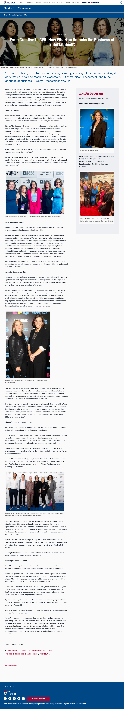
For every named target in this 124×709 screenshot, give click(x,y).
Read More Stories (11, 665)
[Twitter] (5, 699)
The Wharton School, (13, 704)
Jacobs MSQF (46, 2)
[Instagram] (23, 699)
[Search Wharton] (120, 2)
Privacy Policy (58, 704)
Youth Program (30, 2)
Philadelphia (45, 654)
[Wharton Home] (10, 2)
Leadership (25, 650)
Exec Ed (67, 2)
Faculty (22, 2)
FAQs (25, 15)
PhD (62, 2)
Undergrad (38, 2)
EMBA (57, 2)
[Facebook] (9, 699)
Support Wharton (38, 699)
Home (5, 15)
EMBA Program (91, 94)
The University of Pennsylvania (29, 704)
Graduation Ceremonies (46, 704)
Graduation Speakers (15, 15)
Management (37, 650)
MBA (53, 2)
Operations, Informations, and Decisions (21, 654)
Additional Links (9, 687)
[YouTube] (18, 699)
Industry (15, 650)
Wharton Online (76, 2)
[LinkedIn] (14, 699)
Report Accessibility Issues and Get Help (75, 704)
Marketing (47, 650)
